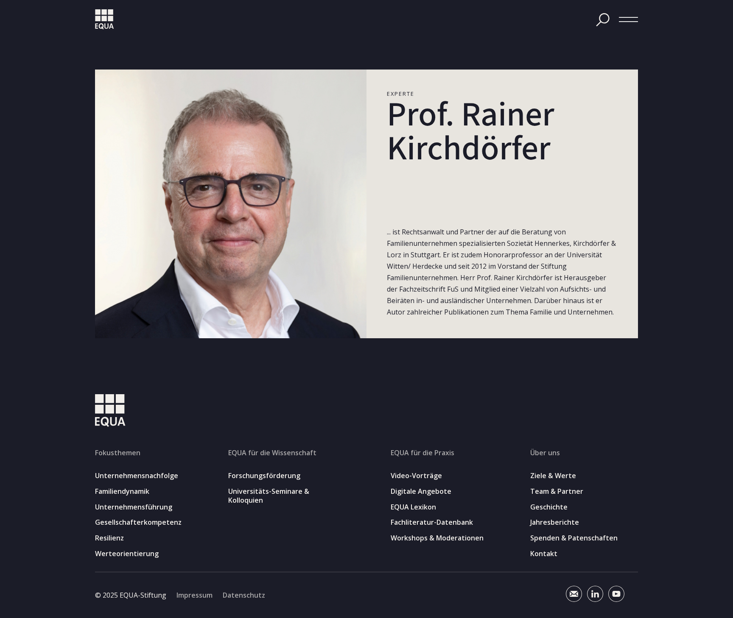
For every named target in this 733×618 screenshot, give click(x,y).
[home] (104, 19)
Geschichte (549, 507)
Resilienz (109, 538)
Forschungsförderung (264, 475)
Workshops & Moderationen (437, 538)
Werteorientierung (127, 553)
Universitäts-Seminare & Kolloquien (268, 496)
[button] (628, 19)
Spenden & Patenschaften (574, 538)
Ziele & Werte (553, 475)
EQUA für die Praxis (422, 452)
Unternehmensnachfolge (136, 475)
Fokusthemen (117, 452)
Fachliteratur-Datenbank (432, 522)
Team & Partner (556, 491)
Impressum (194, 595)
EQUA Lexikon (413, 507)
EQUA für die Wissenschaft (272, 452)
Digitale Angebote (421, 491)
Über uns (545, 452)
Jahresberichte (554, 522)
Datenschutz (244, 595)
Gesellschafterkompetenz (138, 522)
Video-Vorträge (416, 475)
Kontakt (543, 553)
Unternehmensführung (133, 507)
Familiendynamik (122, 491)
